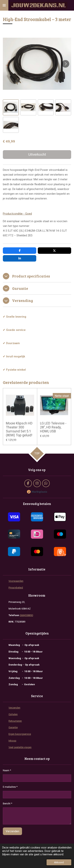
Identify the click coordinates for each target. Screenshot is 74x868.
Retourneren (15, 721)
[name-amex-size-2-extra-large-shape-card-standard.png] (36, 517)
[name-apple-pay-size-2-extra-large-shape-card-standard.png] (60, 517)
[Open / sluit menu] (4, 5)
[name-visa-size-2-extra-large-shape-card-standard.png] (13, 517)
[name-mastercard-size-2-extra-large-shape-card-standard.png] (36, 551)
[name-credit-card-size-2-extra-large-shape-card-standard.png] (13, 534)
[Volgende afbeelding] (65, 64)
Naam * (7, 770)
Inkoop (12, 740)
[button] (11, 107)
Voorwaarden (16, 581)
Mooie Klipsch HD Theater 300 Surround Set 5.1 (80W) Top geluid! (19, 429)
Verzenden (14, 707)
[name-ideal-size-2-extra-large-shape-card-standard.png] (36, 534)
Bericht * (7, 803)
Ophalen (13, 714)
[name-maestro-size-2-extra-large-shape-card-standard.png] (60, 534)
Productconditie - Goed (17, 213)
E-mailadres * (10, 786)
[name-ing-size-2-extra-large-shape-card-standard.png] (60, 551)
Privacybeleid (16, 587)
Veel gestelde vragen (20, 747)
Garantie (13, 727)
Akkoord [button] (59, 862)
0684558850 (26, 615)
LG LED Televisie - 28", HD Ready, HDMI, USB (53, 427)
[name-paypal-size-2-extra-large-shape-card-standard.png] (13, 551)
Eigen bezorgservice (20, 734)
